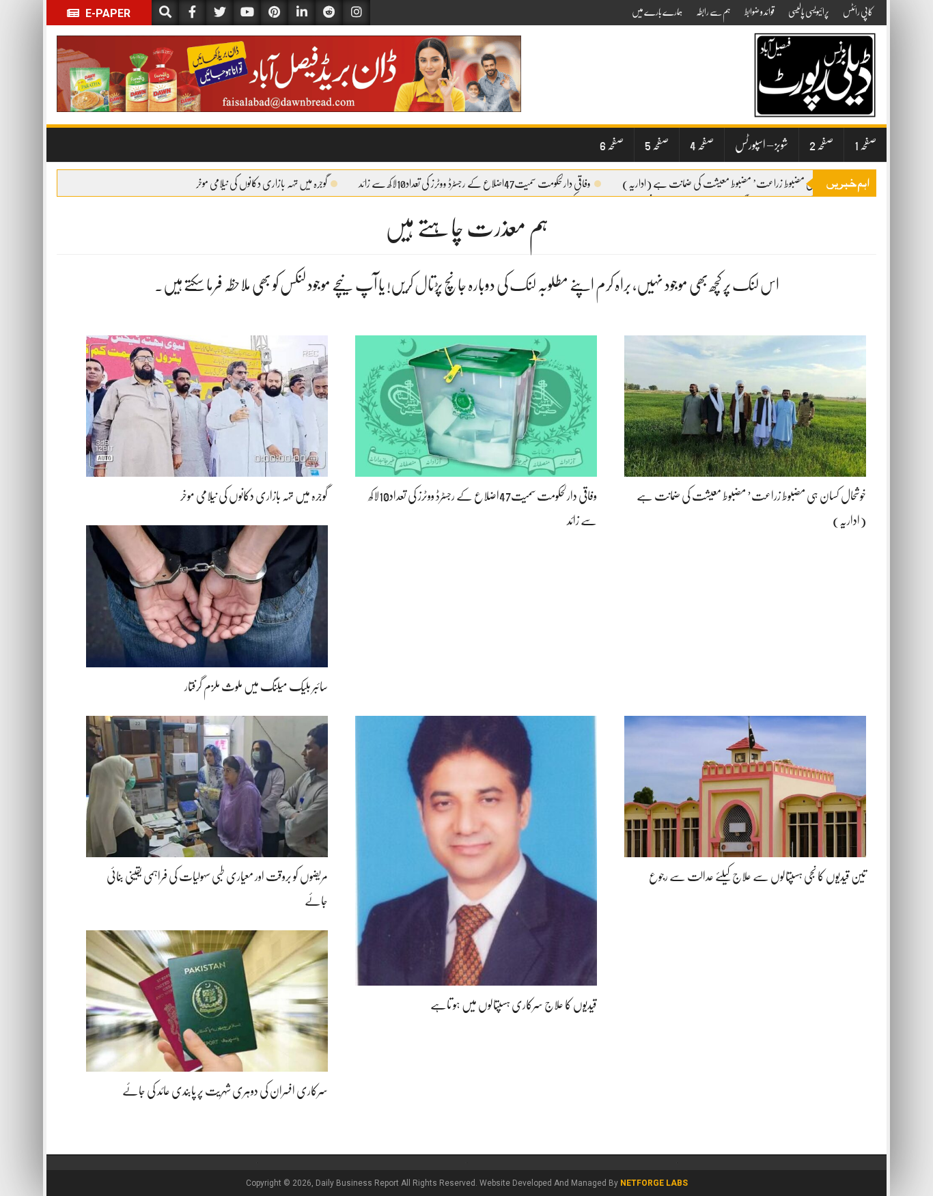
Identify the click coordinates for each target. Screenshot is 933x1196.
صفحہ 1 (865, 144)
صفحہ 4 (702, 144)
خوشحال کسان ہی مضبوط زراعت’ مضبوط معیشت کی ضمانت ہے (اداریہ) (740, 184)
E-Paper (106, 13)
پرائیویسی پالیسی (808, 12)
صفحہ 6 (612, 144)
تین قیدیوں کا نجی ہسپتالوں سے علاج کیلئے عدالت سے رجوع (757, 876)
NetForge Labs (654, 1183)
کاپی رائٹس (858, 12)
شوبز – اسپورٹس (761, 144)
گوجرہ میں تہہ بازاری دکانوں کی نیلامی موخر (261, 184)
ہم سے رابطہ (713, 12)
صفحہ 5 (657, 144)
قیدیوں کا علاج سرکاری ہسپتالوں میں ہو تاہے (513, 1004)
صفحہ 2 (821, 144)
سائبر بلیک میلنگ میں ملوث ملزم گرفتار (256, 686)
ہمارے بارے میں (657, 12)
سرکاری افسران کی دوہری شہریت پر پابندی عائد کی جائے (225, 1090)
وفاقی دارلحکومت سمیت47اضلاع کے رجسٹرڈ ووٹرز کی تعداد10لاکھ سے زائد (475, 184)
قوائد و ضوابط (759, 12)
